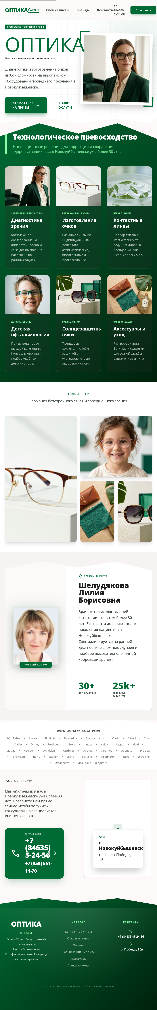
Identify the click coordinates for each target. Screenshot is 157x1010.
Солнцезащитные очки (78, 952)
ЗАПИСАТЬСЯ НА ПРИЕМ (26, 105)
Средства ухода (78, 965)
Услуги (33, 9)
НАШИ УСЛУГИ (65, 105)
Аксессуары (78, 958)
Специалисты (57, 10)
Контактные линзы (78, 931)
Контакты (105, 10)
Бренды (83, 10)
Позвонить (143, 10)
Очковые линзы (78, 938)
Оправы (78, 945)
